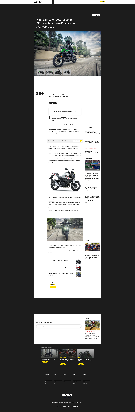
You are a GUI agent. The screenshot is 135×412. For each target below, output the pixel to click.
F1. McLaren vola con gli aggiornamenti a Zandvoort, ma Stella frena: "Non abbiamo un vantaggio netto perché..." (92, 188)
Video (45, 385)
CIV (54, 385)
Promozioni (84, 385)
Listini (74, 374)
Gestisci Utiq (83, 400)
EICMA (64, 376)
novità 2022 (53, 287)
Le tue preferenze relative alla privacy (16, 410)
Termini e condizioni (51, 400)
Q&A (73, 385)
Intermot (64, 381)
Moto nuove (84, 376)
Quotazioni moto (75, 381)
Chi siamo (78, 400)
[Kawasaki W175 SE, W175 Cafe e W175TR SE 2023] (78, 261)
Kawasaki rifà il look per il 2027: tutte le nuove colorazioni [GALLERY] (85, 361)
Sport (55, 374)
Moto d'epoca (84, 379)
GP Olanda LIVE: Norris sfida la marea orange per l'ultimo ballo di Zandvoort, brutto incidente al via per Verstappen (92, 177)
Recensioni (74, 383)
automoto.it (59, 406)
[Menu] (31, 2)
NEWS (79, 357)
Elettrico (45, 379)
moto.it (64, 406)
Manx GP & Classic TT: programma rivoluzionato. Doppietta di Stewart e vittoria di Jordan (92, 133)
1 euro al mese (76, 140)
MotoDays (65, 379)
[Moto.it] (37, 2)
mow (69, 406)
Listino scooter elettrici (75, 379)
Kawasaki (53, 284)
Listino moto (74, 376)
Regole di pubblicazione (60, 400)
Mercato (84, 374)
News (38, 15)
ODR (71, 400)
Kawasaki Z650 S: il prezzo (48, 359)
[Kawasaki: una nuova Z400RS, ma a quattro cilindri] (78, 268)
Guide (45, 381)
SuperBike (55, 379)
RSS (74, 400)
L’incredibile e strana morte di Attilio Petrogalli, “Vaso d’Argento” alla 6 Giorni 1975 (92, 151)
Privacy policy (44, 400)
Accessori (84, 381)
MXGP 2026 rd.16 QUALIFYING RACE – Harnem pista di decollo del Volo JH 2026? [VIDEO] (92, 143)
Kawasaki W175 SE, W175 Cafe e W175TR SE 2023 (60, 260)
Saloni (65, 374)
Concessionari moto (85, 383)
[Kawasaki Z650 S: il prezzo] (49, 353)
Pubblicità (67, 400)
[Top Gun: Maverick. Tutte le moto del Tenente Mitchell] (78, 274)
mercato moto (63, 357)
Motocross (55, 381)
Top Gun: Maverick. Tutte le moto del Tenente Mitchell (61, 273)
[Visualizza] (41, 72)
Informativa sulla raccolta (4, 410)
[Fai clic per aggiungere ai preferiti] (96, 15)
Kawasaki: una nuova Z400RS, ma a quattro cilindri (60, 267)
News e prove (47, 374)
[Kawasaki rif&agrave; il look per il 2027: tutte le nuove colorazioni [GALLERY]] (85, 353)
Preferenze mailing (90, 400)
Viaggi (45, 383)
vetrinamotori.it (75, 406)
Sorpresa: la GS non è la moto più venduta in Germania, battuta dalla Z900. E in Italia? (67, 361)
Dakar (54, 383)
